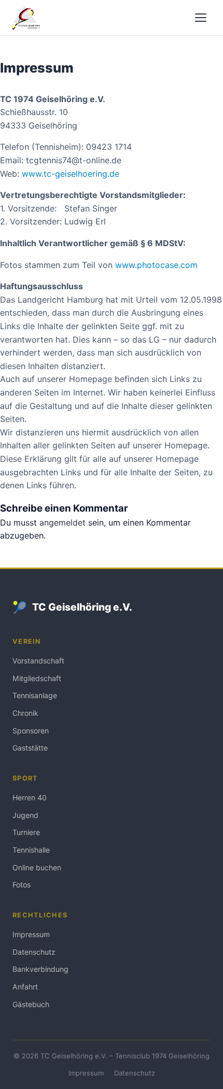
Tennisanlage (34, 695)
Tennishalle (31, 849)
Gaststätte (30, 747)
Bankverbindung (40, 969)
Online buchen (36, 867)
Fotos (21, 884)
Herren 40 (29, 797)
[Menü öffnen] (201, 17)
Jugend (25, 815)
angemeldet (62, 522)
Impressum (31, 934)
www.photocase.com (156, 265)
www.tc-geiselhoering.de (70, 173)
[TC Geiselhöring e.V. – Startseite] (26, 18)
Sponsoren (30, 730)
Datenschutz (33, 951)
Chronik (25, 713)
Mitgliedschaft (36, 678)
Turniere (26, 832)
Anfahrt (25, 986)
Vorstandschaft (38, 660)
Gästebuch (30, 1004)
